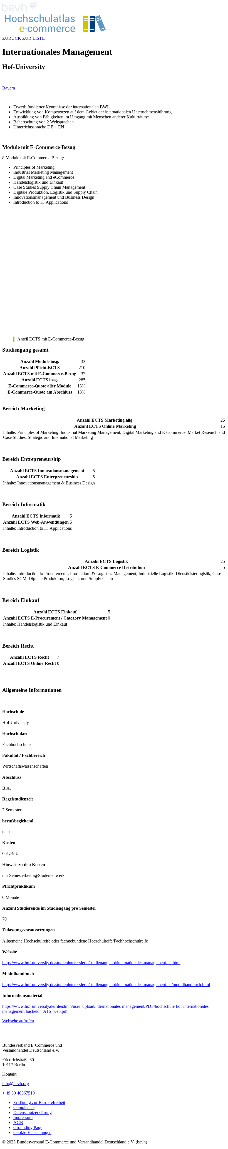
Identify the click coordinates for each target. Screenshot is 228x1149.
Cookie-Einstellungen (32, 1132)
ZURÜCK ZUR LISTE (23, 38)
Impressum (23, 1117)
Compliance (23, 1107)
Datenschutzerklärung (32, 1112)
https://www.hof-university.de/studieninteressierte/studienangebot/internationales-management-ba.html (91, 962)
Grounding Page (27, 1127)
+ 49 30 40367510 (18, 1093)
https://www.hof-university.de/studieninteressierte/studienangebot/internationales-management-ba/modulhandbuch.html (106, 984)
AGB (18, 1122)
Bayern (8, 88)
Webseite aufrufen (18, 1020)
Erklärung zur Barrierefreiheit (39, 1102)
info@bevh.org (15, 1083)
